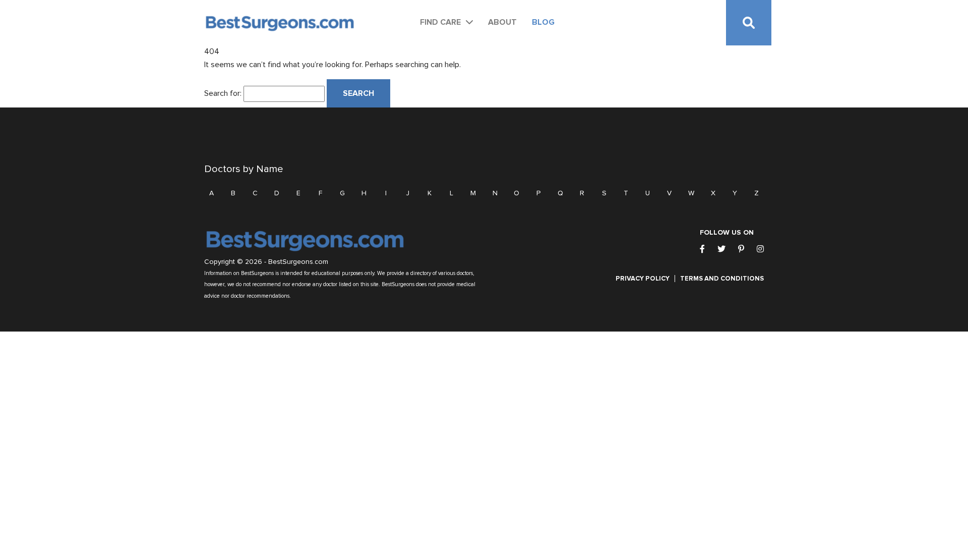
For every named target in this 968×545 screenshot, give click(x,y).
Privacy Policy (643, 279)
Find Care (440, 22)
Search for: (222, 93)
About (502, 22)
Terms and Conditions (722, 279)
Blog (543, 22)
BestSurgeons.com (298, 262)
